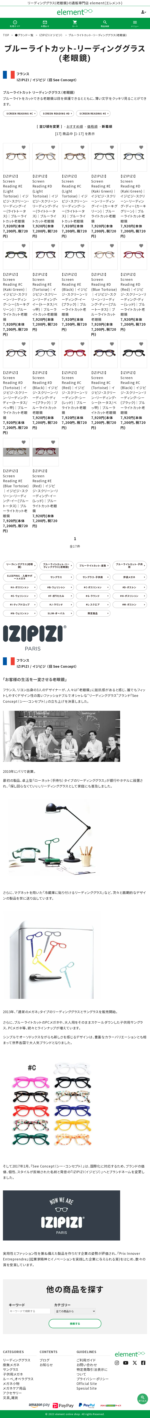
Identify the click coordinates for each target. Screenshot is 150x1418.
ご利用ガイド (86, 1360)
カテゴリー (62, 1304)
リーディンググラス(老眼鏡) (19, 565)
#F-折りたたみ (56, 595)
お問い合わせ (87, 1364)
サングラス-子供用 (93, 577)
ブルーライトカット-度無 (92, 565)
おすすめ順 (74, 126)
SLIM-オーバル (56, 613)
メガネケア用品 (14, 1388)
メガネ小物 (11, 1383)
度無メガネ (11, 1364)
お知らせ (46, 1364)
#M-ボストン (129, 604)
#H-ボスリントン (129, 595)
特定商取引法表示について (92, 1372)
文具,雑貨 (10, 1397)
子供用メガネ (13, 1374)
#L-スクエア (93, 604)
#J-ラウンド (56, 604)
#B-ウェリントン (56, 587)
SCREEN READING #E (92, 113)
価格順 (92, 126)
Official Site (87, 1383)
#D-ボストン (129, 587)
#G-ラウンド (93, 595)
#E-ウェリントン (20, 595)
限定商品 (93, 613)
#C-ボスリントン (93, 587)
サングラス (56, 577)
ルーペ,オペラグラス (18, 1378)
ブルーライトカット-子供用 (129, 565)
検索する (75, 1323)
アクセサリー (12, 1392)
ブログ (44, 1360)
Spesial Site (87, 1388)
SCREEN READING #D (56, 113)
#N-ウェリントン (20, 613)
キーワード (17, 1304)
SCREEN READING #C (19, 113)
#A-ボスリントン (20, 587)
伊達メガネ (129, 577)
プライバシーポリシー (93, 1378)
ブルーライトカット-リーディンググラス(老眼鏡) (56, 565)
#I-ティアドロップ (20, 604)
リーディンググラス (16, 1360)
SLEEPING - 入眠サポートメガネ (19, 577)
